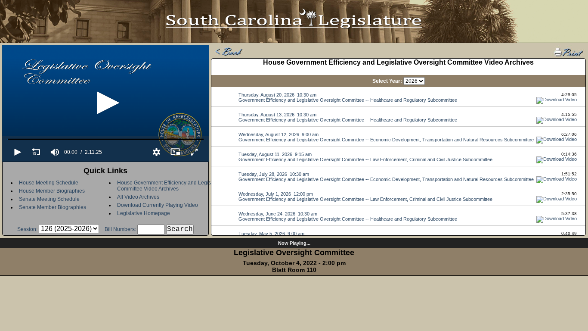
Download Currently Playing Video (157, 205)
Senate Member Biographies (52, 207)
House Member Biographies (52, 191)
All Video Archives (138, 197)
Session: (27, 229)
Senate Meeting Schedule (49, 199)
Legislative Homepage (143, 213)
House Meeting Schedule (48, 183)
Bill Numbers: (120, 229)
